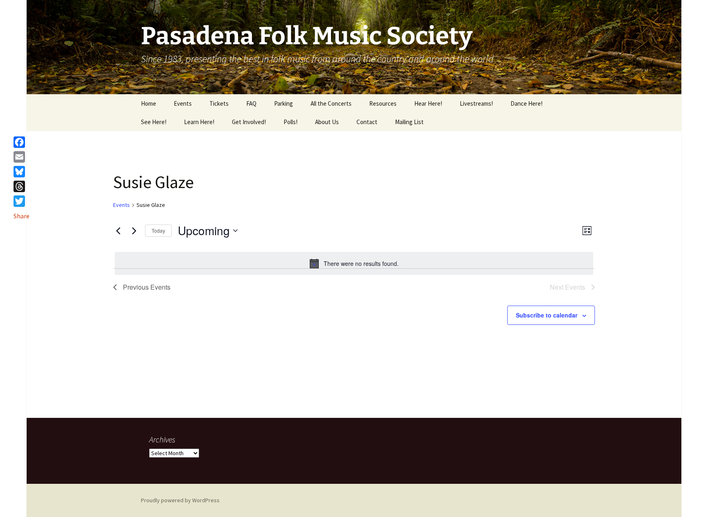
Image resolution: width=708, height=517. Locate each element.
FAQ (251, 103)
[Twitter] (21, 201)
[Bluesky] (21, 171)
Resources (383, 103)
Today (158, 230)
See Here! (153, 122)
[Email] (21, 157)
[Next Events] (134, 231)
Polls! (290, 122)
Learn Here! (199, 122)
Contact (366, 122)
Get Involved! (249, 122)
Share (22, 216)
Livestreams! (476, 103)
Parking (283, 103)
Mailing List (409, 122)
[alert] (354, 263)
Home (148, 103)
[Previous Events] (118, 231)
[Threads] (21, 186)
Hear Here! (428, 103)
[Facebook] (21, 142)
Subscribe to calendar (546, 315)
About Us (327, 122)
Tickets (219, 103)
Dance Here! (526, 103)
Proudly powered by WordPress (180, 500)
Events (183, 103)
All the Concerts (331, 103)
